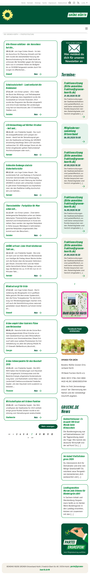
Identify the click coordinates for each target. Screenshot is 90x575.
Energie (9, 350)
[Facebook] (69, 3)
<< (9, 434)
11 (48, 434)
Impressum (52, 3)
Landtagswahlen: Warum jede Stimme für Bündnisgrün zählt (74, 490)
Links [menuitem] (83, 3)
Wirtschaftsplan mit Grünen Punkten (23, 401)
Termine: (68, 74)
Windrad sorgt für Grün (17, 286)
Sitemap (38, 3)
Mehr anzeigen (47, 426)
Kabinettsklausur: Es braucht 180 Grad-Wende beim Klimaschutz (73, 423)
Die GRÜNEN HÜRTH (11, 34)
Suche (44, 3)
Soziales (9, 114)
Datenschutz (62, 3)
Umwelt (9, 74)
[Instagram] (74, 3)
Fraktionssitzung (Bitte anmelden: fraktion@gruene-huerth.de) (74, 87)
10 (44, 434)
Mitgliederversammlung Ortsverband (72, 131)
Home (23, 3)
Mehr (36, 74)
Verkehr (9, 154)
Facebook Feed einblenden (74, 329)
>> (32, 437)
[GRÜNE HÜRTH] (7, 15)
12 (52, 434)
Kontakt (30, 3)
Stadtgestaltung (27, 34)
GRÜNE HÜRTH (77, 15)
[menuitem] (23, 3)
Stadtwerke (10, 417)
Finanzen (9, 390)
